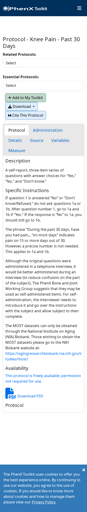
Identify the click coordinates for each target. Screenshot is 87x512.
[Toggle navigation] (79, 8)
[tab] (16, 130)
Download (22, 106)
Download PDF (29, 396)
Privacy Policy (43, 502)
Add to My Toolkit (27, 97)
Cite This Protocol (27, 115)
